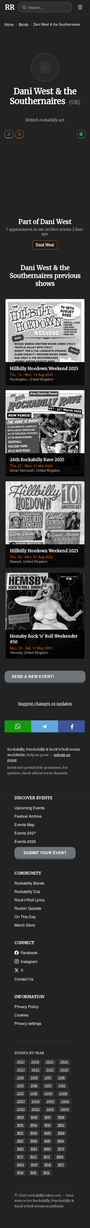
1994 (33, 1125)
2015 (20, 1086)
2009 (48, 1094)
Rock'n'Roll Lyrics (29, 900)
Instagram (29, 961)
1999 (20, 1117)
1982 (20, 1149)
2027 (20, 1062)
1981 (33, 1149)
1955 (33, 1173)
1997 (47, 1117)
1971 (46, 1157)
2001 (50, 1109)
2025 (50, 1062)
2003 (21, 1109)
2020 (64, 1070)
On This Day (25, 916)
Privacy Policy (26, 1006)
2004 (65, 1101)
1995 (20, 1125)
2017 (47, 1078)
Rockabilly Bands (29, 883)
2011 (20, 1094)
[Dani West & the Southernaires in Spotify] (81, 134)
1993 (47, 1125)
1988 (61, 1133)
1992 (61, 1125)
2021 (50, 1070)
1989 (47, 1133)
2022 (35, 1070)
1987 (20, 1141)
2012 (62, 1086)
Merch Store (24, 925)
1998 (33, 1117)
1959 (34, 1165)
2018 (34, 1078)
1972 (33, 1157)
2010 (33, 1094)
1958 (47, 1165)
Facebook (29, 952)
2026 (35, 1062)
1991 (20, 1133)
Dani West (45, 245)
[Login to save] (19, 134)
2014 (34, 1086)
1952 (46, 1173)
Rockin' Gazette (27, 908)
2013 (48, 1086)
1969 (59, 1157)
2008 (63, 1094)
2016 (61, 1078)
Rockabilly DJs (27, 891)
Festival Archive (28, 816)
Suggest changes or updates (45, 703)
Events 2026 (25, 841)
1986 (33, 1141)
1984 (60, 1141)
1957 (61, 1165)
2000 (64, 1109)
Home (9, 24)
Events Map (24, 824)
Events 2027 (25, 833)
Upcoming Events (29, 808)
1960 (20, 1165)
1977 (20, 1157)
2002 (35, 1109)
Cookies (21, 1015)
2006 (35, 1101)
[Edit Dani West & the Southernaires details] (9, 134)
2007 (21, 1101)
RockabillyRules (10, 7)
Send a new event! (33, 676)
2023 (21, 1070)
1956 (20, 1173)
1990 (33, 1133)
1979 (61, 1149)
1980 (47, 1149)
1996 (61, 1117)
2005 (50, 1101)
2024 (64, 1062)
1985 (47, 1141)
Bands (23, 24)
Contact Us (23, 979)
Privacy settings (27, 1023)
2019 (20, 1078)
